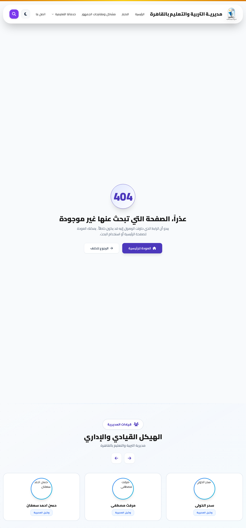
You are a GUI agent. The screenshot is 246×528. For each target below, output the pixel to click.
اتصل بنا (41, 14)
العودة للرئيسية (139, 248)
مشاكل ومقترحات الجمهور (99, 14)
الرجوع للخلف (99, 248)
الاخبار (125, 14)
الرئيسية (140, 14)
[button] (129, 458)
